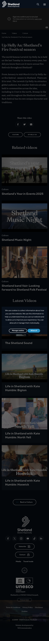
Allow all (34, 330)
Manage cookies (18, 330)
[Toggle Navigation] (44, 4)
